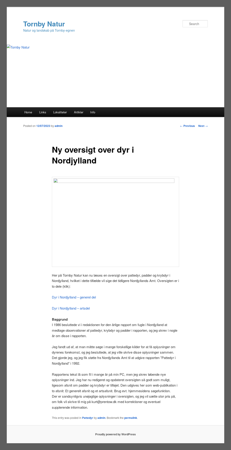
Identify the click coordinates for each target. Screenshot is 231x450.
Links (42, 112)
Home (28, 112)
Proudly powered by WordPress (115, 434)
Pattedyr (87, 418)
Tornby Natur (44, 23)
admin (58, 126)
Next (203, 126)
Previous (187, 126)
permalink (130, 418)
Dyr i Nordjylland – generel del (74, 297)
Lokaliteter (60, 112)
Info (92, 112)
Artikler (78, 112)
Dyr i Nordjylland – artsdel (71, 308)
